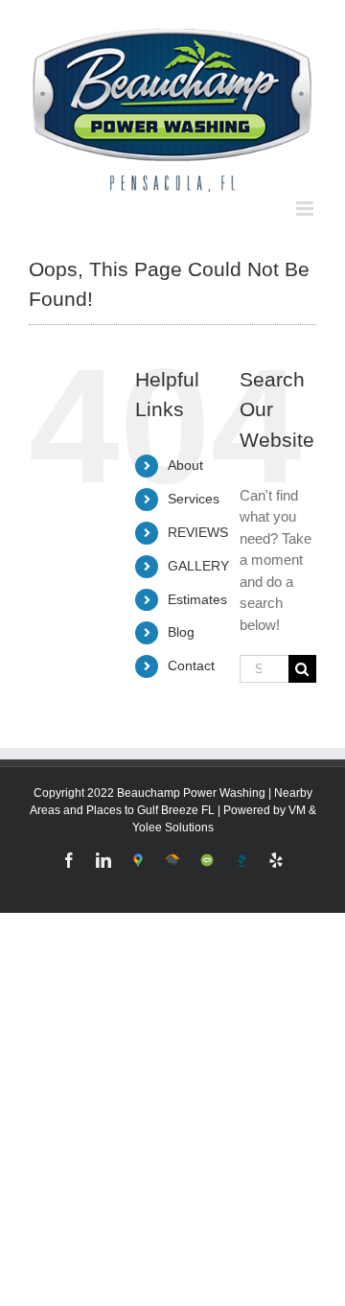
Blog (181, 618)
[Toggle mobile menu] (306, 194)
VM (297, 796)
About (185, 451)
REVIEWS (198, 517)
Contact (191, 651)
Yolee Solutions (173, 813)
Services (193, 484)
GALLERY (198, 551)
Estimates (197, 585)
